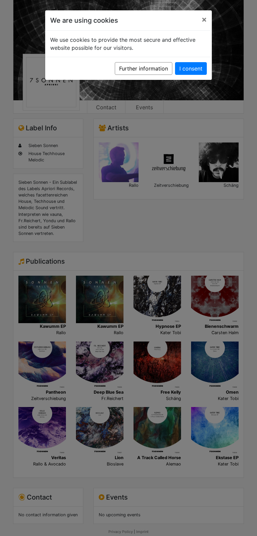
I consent (190, 68)
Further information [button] (143, 68)
